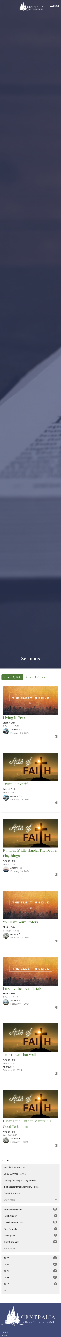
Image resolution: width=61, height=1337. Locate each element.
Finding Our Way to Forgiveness (20, 1180)
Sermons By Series (35, 677)
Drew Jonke (30, 1235)
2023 (30, 1277)
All (5, 1290)
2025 (30, 1264)
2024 (30, 1270)
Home (4, 1331)
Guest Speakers (12, 1193)
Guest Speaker (30, 1241)
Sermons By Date (12, 677)
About (4, 1335)
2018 (30, 1284)
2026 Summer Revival (15, 1173)
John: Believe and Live (15, 1167)
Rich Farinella (30, 1228)
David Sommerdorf (30, 1222)
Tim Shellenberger (30, 1209)
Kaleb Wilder (30, 1215)
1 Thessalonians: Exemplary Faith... (21, 1186)
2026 (30, 1257)
